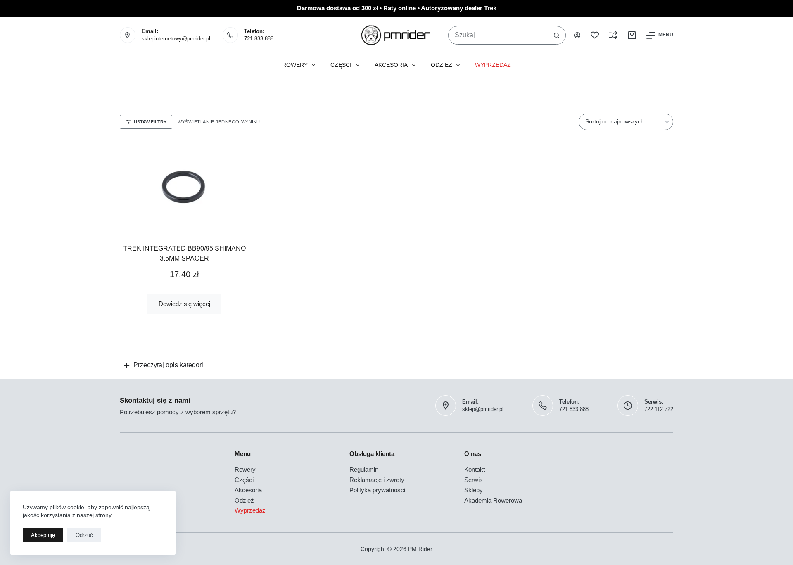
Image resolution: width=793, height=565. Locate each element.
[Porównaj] (613, 35)
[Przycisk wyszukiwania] (556, 35)
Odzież (441, 65)
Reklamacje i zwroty (376, 479)
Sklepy (473, 490)
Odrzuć (84, 535)
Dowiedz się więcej (184, 303)
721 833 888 (258, 39)
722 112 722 (658, 409)
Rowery (295, 65)
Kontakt (474, 469)
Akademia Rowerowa (493, 500)
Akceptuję (43, 535)
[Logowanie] (577, 35)
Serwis (473, 479)
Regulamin (363, 469)
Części (340, 65)
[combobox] (498, 35)
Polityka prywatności (377, 490)
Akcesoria (391, 65)
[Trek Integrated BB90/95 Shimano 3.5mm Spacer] (184, 185)
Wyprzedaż (493, 65)
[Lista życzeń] (595, 35)
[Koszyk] (632, 35)
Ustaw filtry (150, 121)
